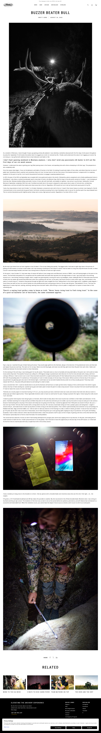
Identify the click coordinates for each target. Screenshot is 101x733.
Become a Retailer (70, 710)
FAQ (66, 706)
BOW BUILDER (54, 5)
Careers (67, 714)
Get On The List (16, 712)
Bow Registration (70, 708)
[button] (87, 4)
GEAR (41, 5)
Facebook (85, 706)
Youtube (85, 710)
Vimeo (84, 708)
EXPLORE (47, 5)
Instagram (85, 704)
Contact (67, 712)
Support (67, 704)
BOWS (35, 5)
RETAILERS (63, 5)
